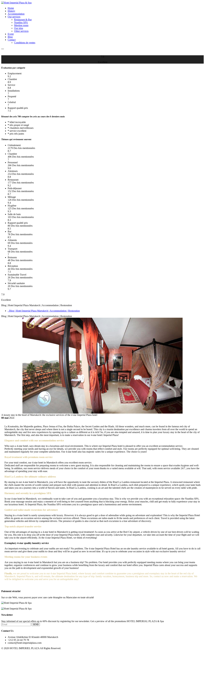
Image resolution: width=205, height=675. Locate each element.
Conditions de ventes (24, 42)
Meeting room (21, 25)
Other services (21, 31)
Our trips (18, 28)
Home (11, 8)
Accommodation (16, 13)
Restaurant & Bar (23, 19)
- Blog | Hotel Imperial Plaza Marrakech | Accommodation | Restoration (44, 310)
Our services (14, 16)
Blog (10, 36)
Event (11, 34)
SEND (36, 624)
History (11, 11)
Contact (12, 39)
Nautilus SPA (21, 22)
